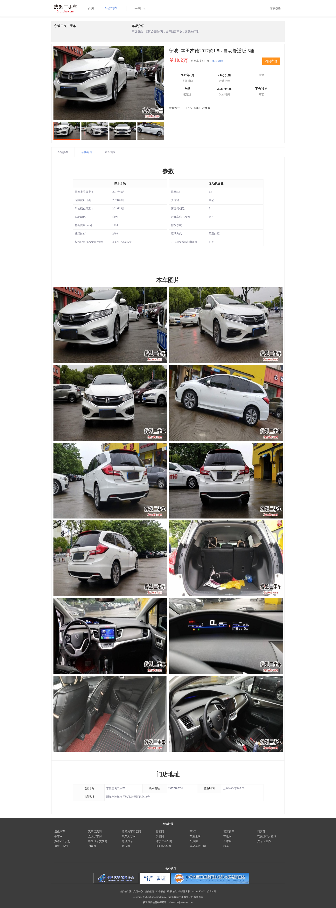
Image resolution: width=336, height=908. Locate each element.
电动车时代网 (198, 846)
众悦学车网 (95, 836)
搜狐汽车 (59, 831)
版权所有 (198, 897)
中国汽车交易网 (97, 841)
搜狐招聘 (149, 891)
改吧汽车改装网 (131, 831)
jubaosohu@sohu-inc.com (181, 902)
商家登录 (275, 8)
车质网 (194, 841)
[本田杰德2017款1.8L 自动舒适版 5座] (108, 83)
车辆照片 (86, 152)
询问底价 (271, 61)
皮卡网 (126, 846)
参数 (168, 171)
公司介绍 (211, 891)
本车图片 (168, 280)
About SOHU (198, 891)
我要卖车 (228, 831)
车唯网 (227, 841)
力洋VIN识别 (62, 841)
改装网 (160, 836)
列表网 (92, 846)
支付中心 (138, 891)
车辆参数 (63, 152)
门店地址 (168, 774)
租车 (226, 846)
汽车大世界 (264, 841)
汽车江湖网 (95, 831)
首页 (91, 8)
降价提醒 (217, 60)
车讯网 (227, 836)
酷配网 (160, 831)
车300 (193, 831)
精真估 (261, 831)
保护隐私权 (184, 891)
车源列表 (111, 8)
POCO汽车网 (163, 846)
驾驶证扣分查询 (266, 836)
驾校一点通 (61, 846)
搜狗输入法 (125, 891)
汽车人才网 (129, 836)
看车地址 (110, 152)
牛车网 (58, 836)
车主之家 (195, 836)
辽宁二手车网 (164, 841)
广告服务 (160, 891)
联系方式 (172, 891)
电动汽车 (127, 841)
